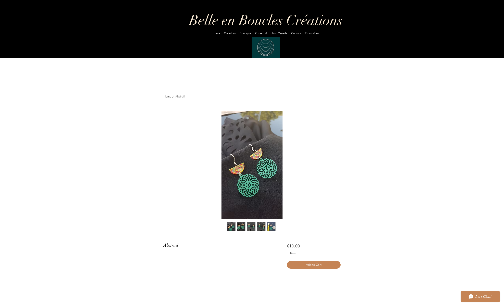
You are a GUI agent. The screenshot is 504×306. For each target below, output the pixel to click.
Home (167, 96)
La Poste (291, 253)
